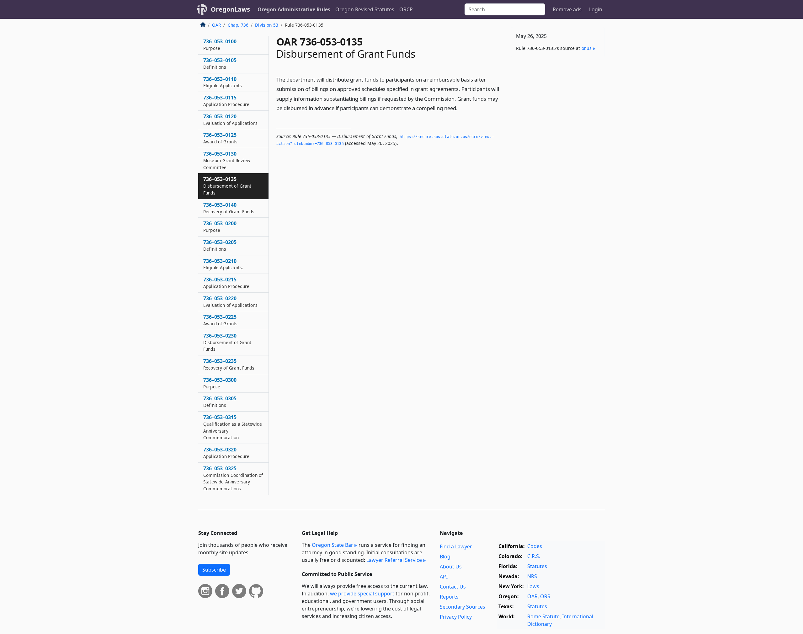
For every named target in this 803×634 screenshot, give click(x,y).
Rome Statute (543, 616)
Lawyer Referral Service (394, 560)
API (444, 576)
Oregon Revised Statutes (364, 9)
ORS (545, 596)
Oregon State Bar (332, 544)
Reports (449, 596)
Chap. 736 (238, 25)
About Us (451, 566)
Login (595, 9)
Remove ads (567, 9)
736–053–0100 (220, 44)
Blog (445, 556)
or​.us (587, 48)
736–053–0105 (220, 63)
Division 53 (266, 25)
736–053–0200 (220, 226)
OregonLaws (230, 9)
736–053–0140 (228, 208)
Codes (534, 546)
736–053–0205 (220, 245)
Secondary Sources (462, 606)
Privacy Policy (456, 616)
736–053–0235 (228, 364)
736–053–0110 (222, 82)
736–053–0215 (226, 282)
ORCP (406, 9)
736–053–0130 (226, 160)
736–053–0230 (227, 342)
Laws (533, 586)
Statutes (537, 566)
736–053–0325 (233, 478)
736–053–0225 (220, 320)
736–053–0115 (226, 100)
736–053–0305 (220, 401)
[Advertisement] (558, 160)
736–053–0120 (230, 119)
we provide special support (362, 593)
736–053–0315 (232, 427)
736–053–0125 (220, 138)
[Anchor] (461, 107)
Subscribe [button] (214, 569)
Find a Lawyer (456, 546)
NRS (532, 576)
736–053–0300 (220, 383)
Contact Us (453, 586)
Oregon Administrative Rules (294, 9)
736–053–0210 (223, 264)
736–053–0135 (227, 186)
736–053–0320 (226, 452)
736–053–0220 (230, 301)
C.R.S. (533, 556)
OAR (216, 25)
